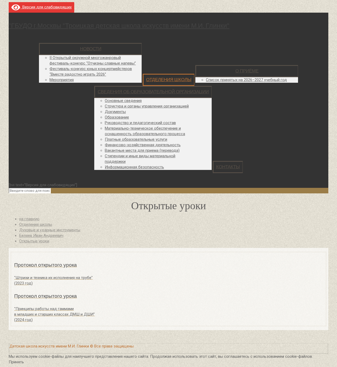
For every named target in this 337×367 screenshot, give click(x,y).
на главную (29, 219)
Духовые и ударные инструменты (49, 230)
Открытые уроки (34, 241)
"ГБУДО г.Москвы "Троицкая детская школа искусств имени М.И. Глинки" (119, 26)
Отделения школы (35, 224)
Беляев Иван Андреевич (41, 235)
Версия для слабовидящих (46, 7)
